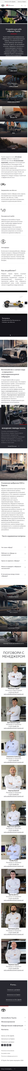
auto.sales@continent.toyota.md (13, 694)
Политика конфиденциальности (9, 1056)
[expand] (25, 5)
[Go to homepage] (2, 6)
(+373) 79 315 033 (14, 898)
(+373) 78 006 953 (13, 830)
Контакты (4, 1029)
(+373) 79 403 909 (13, 760)
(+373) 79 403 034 (13, 968)
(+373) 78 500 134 (14, 864)
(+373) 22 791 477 (14, 692)
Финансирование (8, 1022)
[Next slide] (26, 303)
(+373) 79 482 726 (13, 726)
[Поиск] (22, 6)
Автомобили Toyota (8, 1018)
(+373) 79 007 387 (13, 932)
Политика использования (7, 1050)
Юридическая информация (12, 1025)
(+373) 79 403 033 (13, 794)
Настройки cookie (5, 1053)
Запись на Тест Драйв (10, 1)
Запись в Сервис (22, 1)
